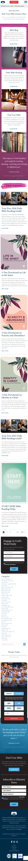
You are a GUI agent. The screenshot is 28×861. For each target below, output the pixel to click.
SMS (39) (3, 633)
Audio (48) (4, 585)
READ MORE (5, 228)
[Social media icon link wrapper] (11, 842)
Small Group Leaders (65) (8, 631)
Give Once (18, 693)
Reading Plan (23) (5, 628)
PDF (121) (3, 621)
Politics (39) (4, 625)
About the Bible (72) (6, 579)
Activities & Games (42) (7, 580)
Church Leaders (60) (6, 595)
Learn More (13, 44)
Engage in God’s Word (7, 6)
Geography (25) (5, 605)
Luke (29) (3, 615)
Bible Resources (19, 6)
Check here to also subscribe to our (14, 563)
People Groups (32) (6, 623)
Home (14, 845)
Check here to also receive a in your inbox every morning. (14, 798)
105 (17, 532)
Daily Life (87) (5, 597)
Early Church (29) (5, 602)
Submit (14, 804)
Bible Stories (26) (5, 590)
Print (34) (3, 626)
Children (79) (4, 593)
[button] (25, 2)
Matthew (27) (4, 616)
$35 (9, 703)
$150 (9, 708)
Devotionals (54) (5, 598)
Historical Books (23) (6, 610)
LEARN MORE (14, 769)
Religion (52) (4, 630)
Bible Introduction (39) (7, 587)
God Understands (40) (7, 607)
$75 (19, 703)
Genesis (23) (4, 603)
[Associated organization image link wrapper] (9, 856)
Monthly (9, 693)
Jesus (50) (4, 613)
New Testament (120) (6, 618)
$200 (19, 708)
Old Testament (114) (6, 620)
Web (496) (4, 638)
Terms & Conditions (14, 850)
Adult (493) (4, 582)
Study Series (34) (5, 636)
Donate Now (14, 718)
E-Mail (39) (4, 600)
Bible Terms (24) (5, 592)
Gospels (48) (4, 608)
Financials (14, 847)
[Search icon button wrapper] (24, 644)
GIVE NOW (14, 2)
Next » (23, 532)
